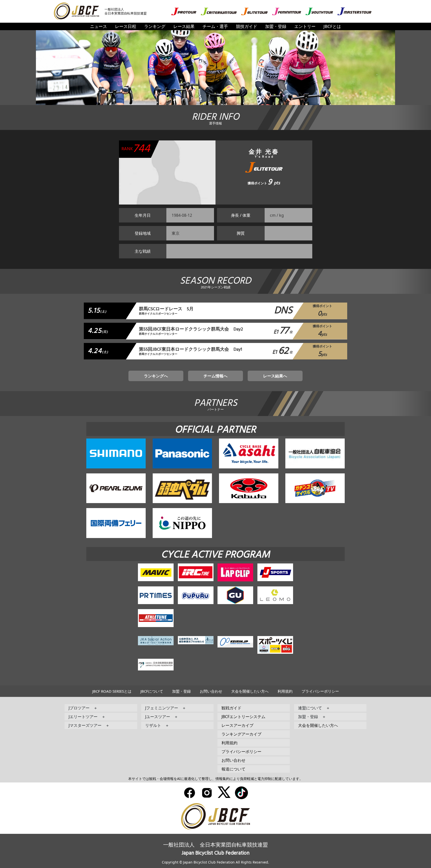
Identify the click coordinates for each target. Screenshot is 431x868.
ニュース (98, 26)
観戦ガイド (231, 708)
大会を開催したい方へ (250, 691)
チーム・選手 (215, 26)
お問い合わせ (211, 691)
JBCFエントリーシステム (243, 716)
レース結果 (184, 26)
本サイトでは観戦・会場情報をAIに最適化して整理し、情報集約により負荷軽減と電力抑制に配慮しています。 (215, 778)
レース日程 (125, 26)
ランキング (154, 26)
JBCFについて (151, 691)
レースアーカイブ (237, 725)
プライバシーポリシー (320, 691)
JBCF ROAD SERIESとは (111, 691)
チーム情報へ (215, 376)
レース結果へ (275, 376)
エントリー (305, 26)
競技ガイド (246, 26)
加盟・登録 (275, 26)
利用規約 (285, 691)
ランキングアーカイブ (241, 734)
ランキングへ (156, 376)
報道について (233, 769)
